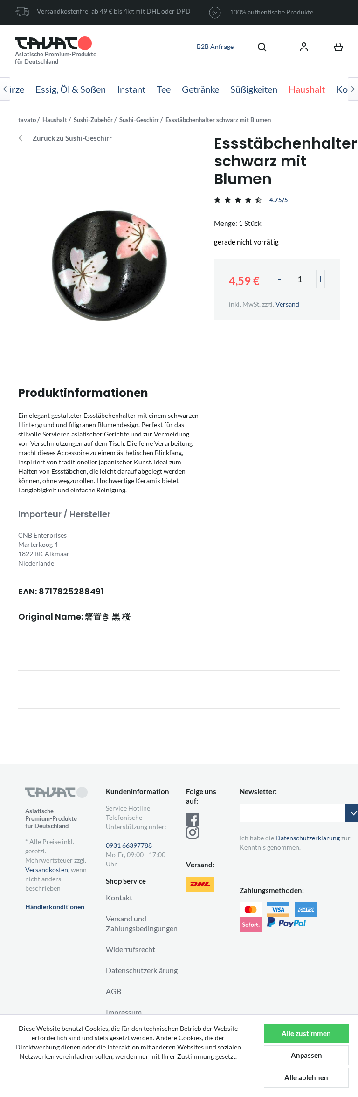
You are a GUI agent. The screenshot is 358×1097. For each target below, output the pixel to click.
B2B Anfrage (215, 46)
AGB (113, 991)
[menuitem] (257, 46)
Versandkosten (46, 869)
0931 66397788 (129, 845)
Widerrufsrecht (130, 949)
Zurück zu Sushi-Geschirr (72, 138)
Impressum (124, 1012)
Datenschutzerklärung (142, 970)
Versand (287, 304)
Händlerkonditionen (54, 907)
